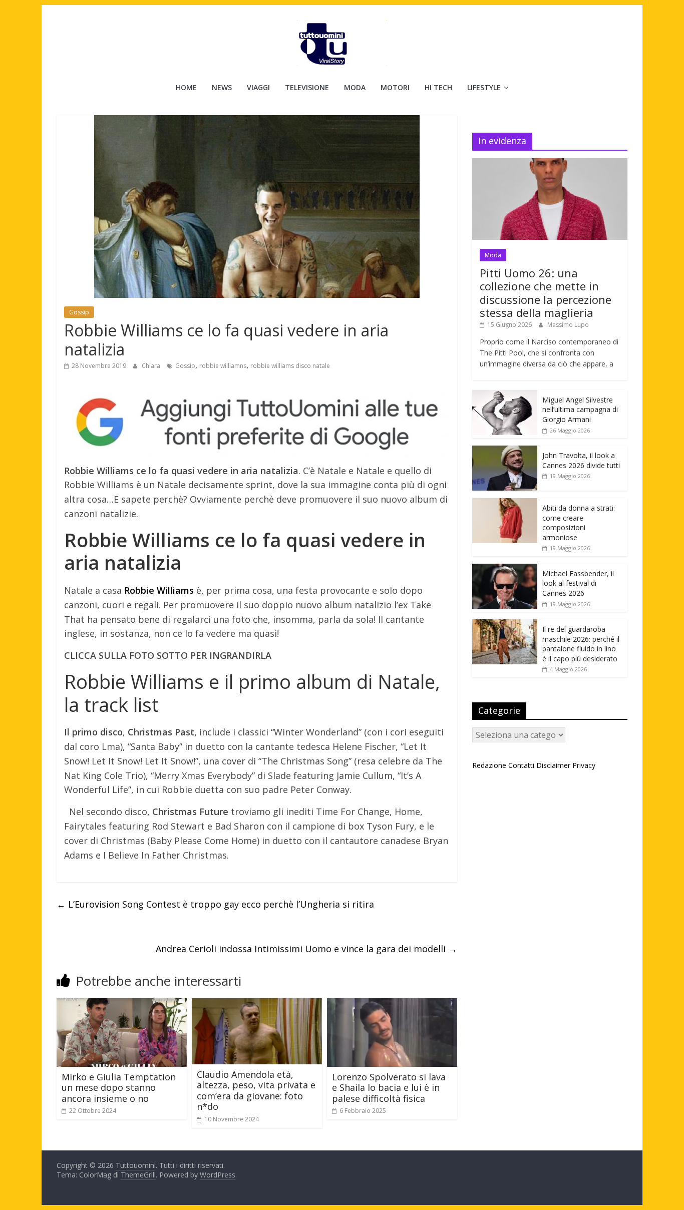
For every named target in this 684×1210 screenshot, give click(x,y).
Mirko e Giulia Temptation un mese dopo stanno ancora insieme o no (119, 1087)
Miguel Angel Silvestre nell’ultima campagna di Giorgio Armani (580, 409)
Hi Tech (438, 87)
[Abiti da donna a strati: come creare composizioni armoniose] (504, 503)
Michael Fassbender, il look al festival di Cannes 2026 (578, 583)
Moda (355, 87)
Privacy (583, 765)
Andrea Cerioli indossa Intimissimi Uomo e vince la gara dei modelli (306, 949)
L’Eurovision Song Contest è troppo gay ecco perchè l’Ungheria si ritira (215, 904)
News (222, 87)
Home (186, 87)
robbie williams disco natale (290, 365)
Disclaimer (553, 765)
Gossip (79, 312)
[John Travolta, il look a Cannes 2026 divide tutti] (504, 451)
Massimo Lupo (568, 324)
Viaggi (258, 87)
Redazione (489, 765)
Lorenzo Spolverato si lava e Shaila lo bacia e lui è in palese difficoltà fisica (389, 1087)
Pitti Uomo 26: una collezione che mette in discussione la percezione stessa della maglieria (545, 292)
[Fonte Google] (257, 423)
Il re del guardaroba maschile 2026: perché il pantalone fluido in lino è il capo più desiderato (580, 643)
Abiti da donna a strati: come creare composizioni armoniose (578, 522)
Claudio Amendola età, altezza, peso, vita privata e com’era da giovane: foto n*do (256, 1090)
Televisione (307, 87)
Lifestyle (484, 87)
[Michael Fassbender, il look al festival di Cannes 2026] (504, 569)
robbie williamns (222, 365)
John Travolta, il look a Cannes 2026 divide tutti (581, 460)
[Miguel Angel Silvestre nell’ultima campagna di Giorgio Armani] (504, 395)
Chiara (152, 365)
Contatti (521, 765)
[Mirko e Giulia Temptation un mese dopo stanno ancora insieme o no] (122, 1004)
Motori (395, 87)
